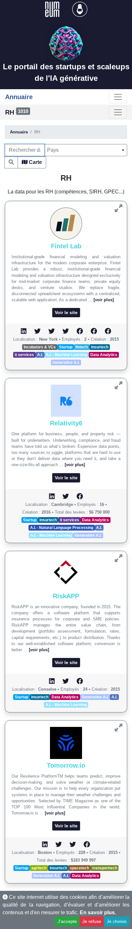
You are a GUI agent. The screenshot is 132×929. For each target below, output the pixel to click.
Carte (35, 162)
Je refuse (91, 921)
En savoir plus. (98, 912)
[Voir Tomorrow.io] (118, 727)
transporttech (104, 868)
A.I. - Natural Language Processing (61, 527)
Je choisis (117, 921)
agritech (38, 868)
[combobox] (85, 150)
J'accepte (67, 921)
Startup (65, 347)
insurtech (99, 347)
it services (24, 355)
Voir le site (66, 312)
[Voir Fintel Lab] (118, 208)
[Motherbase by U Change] (80, 9)
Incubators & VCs (40, 347)
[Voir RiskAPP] (118, 558)
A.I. (40, 355)
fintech (81, 347)
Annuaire (19, 132)
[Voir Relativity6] (118, 385)
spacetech (79, 868)
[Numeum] (53, 9)
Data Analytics (103, 355)
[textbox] (86, 150)
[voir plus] (104, 299)
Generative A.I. (66, 362)
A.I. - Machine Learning (66, 355)
